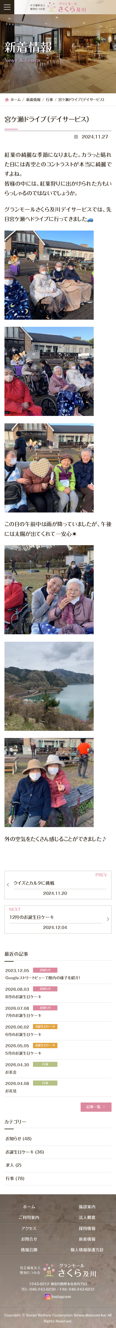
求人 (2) (13, 1165)
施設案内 (87, 1207)
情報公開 (29, 1250)
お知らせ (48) (19, 1139)
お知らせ (45, 969)
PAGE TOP (110, 1321)
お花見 (11, 1091)
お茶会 (11, 1072)
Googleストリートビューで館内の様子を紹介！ (42, 978)
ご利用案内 (29, 1217)
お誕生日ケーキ (45, 1026)
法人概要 (87, 1217)
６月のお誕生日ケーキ (23, 1034)
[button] (96, 1107)
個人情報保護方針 (87, 1250)
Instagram (61, 1297)
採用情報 (87, 1228)
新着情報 (87, 1239)
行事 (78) (15, 1178)
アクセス (29, 1228)
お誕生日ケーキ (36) (25, 1152)
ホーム (29, 1207)
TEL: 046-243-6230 (38, 1289)
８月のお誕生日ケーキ (23, 997)
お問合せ (29, 1239)
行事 (45, 1064)
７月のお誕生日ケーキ (23, 1016)
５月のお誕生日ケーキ (23, 1053)
